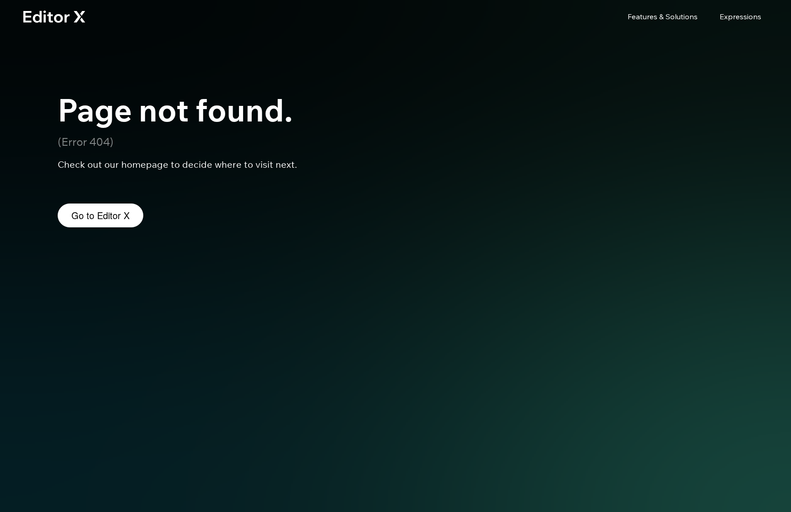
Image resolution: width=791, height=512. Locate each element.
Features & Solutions (663, 16)
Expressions (740, 16)
